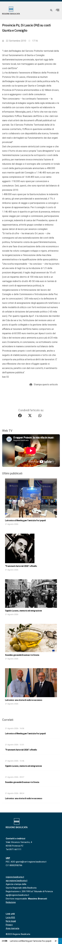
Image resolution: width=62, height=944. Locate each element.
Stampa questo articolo (46, 384)
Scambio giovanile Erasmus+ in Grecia (22, 655)
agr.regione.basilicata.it (16, 880)
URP (8, 858)
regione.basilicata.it (15, 877)
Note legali (11, 921)
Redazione (11, 902)
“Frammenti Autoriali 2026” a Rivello (21, 566)
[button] (57, 10)
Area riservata (12, 928)
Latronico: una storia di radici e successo (23, 700)
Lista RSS (10, 917)
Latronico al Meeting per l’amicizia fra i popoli (25, 520)
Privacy (9, 924)
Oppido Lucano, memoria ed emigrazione (23, 611)
